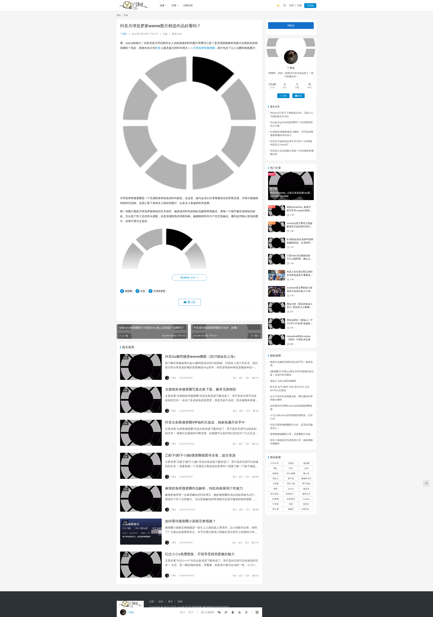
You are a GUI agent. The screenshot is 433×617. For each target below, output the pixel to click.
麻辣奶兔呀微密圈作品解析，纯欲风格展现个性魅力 (204, 488)
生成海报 (209, 612)
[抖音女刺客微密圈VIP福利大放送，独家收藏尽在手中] (141, 433)
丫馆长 (123, 33)
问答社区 (188, 5)
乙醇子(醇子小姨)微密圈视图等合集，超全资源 (200, 455)
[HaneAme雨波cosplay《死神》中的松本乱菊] (276, 340)
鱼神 (291, 504)
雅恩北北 (306, 494)
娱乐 (161, 601)
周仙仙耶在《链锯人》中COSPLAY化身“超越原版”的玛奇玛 (300, 323)
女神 (306, 468)
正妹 (165, 33)
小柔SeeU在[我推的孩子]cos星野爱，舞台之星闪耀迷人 (300, 259)
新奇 (170, 601)
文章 (174, 5)
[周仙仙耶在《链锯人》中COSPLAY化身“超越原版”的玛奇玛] (276, 323)
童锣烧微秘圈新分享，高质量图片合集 (290, 433)
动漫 (162, 5)
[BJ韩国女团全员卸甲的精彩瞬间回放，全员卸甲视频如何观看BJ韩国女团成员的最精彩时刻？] (276, 243)
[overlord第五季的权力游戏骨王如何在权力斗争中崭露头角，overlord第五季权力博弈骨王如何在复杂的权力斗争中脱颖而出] (276, 291)
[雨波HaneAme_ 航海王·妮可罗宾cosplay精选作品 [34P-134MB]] (276, 210)
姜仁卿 (275, 509)
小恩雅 (275, 483)
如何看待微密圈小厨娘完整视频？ (190, 521)
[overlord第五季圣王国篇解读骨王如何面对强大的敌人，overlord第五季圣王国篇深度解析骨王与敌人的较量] (276, 227)
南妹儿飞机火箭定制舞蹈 (283, 380)
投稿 (311, 5)
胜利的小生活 (292, 494)
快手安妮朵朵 (276, 494)
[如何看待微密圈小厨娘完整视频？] (141, 532)
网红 (276, 468)
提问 (292, 25)
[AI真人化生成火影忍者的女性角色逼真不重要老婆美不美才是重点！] (276, 275)
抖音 (158, 48)
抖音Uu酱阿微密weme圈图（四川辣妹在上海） (201, 357)
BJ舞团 (275, 499)
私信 (300, 95)
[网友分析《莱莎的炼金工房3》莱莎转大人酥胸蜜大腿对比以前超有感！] (276, 307)
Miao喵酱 (291, 473)
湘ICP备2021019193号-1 (216, 606)
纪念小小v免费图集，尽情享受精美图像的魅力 (200, 554)
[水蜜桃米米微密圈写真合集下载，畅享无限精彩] (141, 400)
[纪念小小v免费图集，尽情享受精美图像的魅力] (141, 565)
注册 (299, 5)
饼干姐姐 (306, 483)
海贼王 (291, 509)
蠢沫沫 (306, 488)
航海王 (306, 504)
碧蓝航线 (291, 499)
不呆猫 (275, 504)
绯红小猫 (291, 483)
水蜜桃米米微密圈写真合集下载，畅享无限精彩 (200, 389)
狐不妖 (291, 478)
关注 (285, 95)
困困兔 (275, 473)
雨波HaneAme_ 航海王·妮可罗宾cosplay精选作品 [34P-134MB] (299, 210)
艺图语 (291, 463)
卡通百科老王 (307, 509)
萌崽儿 (275, 478)
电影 (276, 488)
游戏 (180, 601)
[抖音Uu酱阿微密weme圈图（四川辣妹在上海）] (141, 367)
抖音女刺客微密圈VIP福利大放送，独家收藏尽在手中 (205, 422)
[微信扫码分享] (219, 612)
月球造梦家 (200, 48)
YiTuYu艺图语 (276, 463)
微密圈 (211, 48)
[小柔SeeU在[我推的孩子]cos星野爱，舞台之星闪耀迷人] (276, 259)
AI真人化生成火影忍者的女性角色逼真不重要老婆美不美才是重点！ (300, 275)
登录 (291, 5)
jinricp (291, 488)
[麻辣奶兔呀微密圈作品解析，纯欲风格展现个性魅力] (141, 499)
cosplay (306, 499)
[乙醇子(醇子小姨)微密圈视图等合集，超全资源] (141, 466)
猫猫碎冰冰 (306, 478)
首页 (119, 15)
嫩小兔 (306, 473)
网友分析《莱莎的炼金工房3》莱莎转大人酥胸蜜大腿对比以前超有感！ (300, 307)
